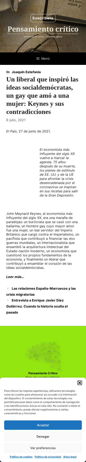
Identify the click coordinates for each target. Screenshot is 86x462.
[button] (80, 383)
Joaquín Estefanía (26, 72)
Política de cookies (21, 456)
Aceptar (43, 425)
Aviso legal (69, 456)
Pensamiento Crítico (43, 373)
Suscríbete (42, 18)
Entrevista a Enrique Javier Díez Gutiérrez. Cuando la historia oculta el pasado (37, 306)
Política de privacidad (48, 456)
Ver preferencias (43, 448)
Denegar (43, 437)
